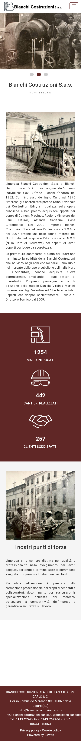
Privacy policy (29, 730)
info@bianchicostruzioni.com (39, 710)
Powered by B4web (40, 735)
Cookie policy (51, 730)
